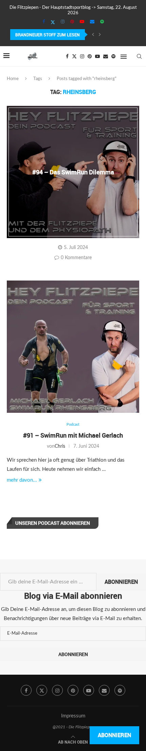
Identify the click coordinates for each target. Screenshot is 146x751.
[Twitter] (53, 22)
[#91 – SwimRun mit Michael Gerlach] (73, 347)
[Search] (139, 56)
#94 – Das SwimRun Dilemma (73, 172)
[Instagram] (63, 22)
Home (13, 79)
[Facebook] (43, 22)
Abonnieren (121, 581)
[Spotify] (102, 22)
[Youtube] (82, 22)
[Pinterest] (72, 22)
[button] (93, 34)
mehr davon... (22, 480)
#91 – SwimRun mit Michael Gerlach (73, 435)
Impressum (73, 715)
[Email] (92, 22)
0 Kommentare (76, 257)
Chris (60, 446)
